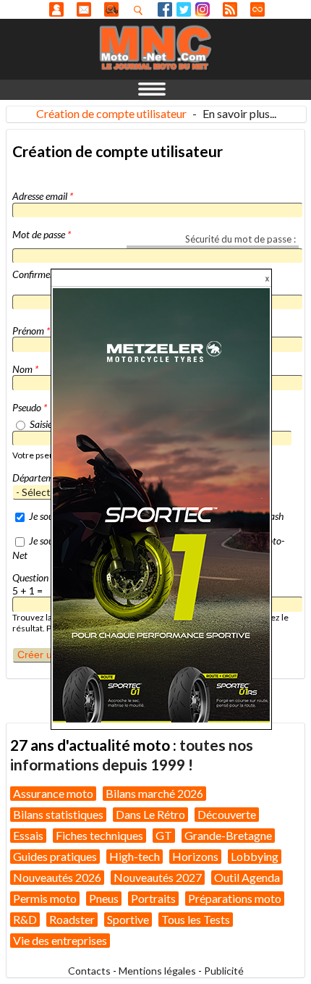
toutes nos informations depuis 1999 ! (131, 754)
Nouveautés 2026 (57, 877)
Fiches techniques (99, 835)
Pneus (104, 898)
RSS (230, 9)
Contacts (89, 970)
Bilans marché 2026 (154, 793)
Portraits (153, 898)
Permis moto (45, 898)
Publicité (224, 970)
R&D (25, 919)
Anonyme (56, 9)
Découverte (226, 814)
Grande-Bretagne (228, 835)
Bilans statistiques (58, 814)
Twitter (183, 9)
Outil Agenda (247, 877)
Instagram (202, 9)
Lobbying (254, 856)
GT (164, 835)
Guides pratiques (55, 856)
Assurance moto (53, 793)
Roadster (72, 919)
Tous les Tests (195, 919)
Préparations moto (234, 898)
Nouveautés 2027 (158, 877)
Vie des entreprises (60, 940)
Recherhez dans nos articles (141, 10)
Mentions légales (157, 970)
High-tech (134, 856)
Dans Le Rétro (150, 814)
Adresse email (42, 196)
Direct (257, 9)
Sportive (128, 919)
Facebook (165, 9)
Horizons (195, 856)
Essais (28, 835)
